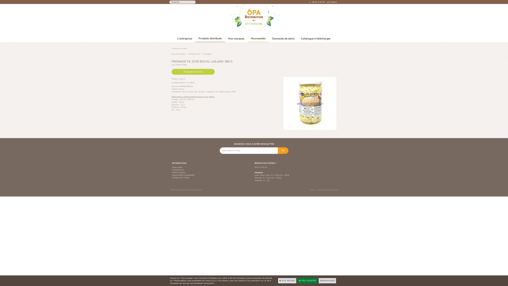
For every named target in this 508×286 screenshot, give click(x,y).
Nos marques (236, 38)
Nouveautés (258, 38)
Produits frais (194, 54)
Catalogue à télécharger (316, 38)
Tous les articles (178, 54)
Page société (177, 167)
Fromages (207, 54)
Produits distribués (210, 38)
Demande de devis (283, 38)
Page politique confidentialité (183, 175)
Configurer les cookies (180, 177)
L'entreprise (184, 38)
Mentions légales (178, 172)
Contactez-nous (178, 170)
